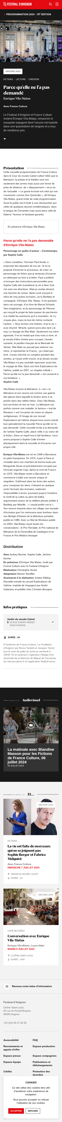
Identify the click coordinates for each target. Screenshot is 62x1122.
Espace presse (12, 1055)
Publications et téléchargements (42, 1064)
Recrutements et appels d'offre (13, 1048)
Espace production (44, 1046)
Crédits (7, 1071)
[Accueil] (17, 4)
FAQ (35, 1040)
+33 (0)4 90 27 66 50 (15, 1022)
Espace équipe (12, 1062)
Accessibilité (11, 1040)
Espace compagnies (44, 1055)
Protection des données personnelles (41, 1075)
